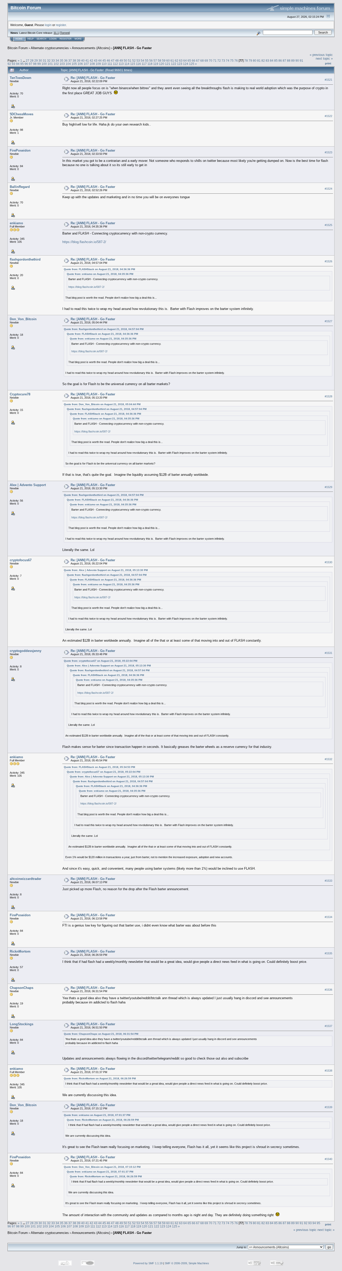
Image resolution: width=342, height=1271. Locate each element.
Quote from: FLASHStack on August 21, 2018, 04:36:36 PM (99, 269)
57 (155, 60)
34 (57, 60)
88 (288, 60)
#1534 (328, 916)
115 (132, 63)
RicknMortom (20, 951)
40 (83, 60)
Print (328, 63)
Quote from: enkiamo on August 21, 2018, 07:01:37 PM (97, 1115)
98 (35, 63)
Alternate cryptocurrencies (50, 48)
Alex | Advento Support (28, 485)
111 (109, 63)
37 (70, 60)
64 (185, 60)
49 (121, 60)
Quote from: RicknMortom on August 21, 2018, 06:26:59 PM (100, 1078)
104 (68, 63)
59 (163, 60)
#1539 (328, 1107)
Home (19, 39)
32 (49, 60)
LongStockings (21, 1024)
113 (121, 63)
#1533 (328, 880)
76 (236, 60)
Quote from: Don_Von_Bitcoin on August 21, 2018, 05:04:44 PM (102, 404)
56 (151, 60)
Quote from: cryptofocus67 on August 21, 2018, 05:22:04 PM (100, 660)
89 (293, 60)
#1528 (328, 396)
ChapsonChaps (21, 988)
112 (115, 63)
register (61, 25)
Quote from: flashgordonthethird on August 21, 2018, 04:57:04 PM (103, 329)
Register (66, 39)
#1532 (328, 759)
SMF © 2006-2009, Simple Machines (187, 1263)
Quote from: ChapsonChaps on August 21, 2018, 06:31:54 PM (101, 1033)
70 (210, 60)
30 (40, 60)
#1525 (328, 224)
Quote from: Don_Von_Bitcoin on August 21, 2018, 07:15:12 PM (102, 1167)
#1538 (328, 1070)
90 (297, 60)
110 (104, 63)
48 (117, 60)
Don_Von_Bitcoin (23, 319)
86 (280, 60)
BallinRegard (20, 187)
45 (104, 60)
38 (74, 60)
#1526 (328, 261)
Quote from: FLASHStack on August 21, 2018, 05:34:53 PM (99, 767)
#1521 (328, 79)
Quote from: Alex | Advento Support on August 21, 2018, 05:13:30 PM (106, 570)
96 (26, 63)
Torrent (64, 32)
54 (142, 60)
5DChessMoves (21, 114)
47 (112, 60)
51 (129, 60)
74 (227, 60)
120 (161, 63)
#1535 (328, 953)
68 (202, 60)
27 (27, 60)
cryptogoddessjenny (25, 651)
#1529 (328, 487)
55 (146, 60)
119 (155, 63)
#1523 (328, 152)
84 (271, 60)
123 (179, 63)
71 (215, 60)
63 (181, 60)
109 (98, 63)
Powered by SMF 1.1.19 (147, 1263)
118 (149, 63)
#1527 (328, 321)
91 (301, 60)
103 (62, 63)
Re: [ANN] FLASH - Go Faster (93, 78)
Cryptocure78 (20, 394)
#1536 (328, 989)
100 (44, 63)
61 (172, 60)
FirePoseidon (20, 150)
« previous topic (321, 55)
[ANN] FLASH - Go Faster (132, 48)
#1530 (328, 562)
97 (30, 63)
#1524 (328, 188)
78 (246, 60)
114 (126, 63)
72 (219, 60)
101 (50, 63)
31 (44, 60)
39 (78, 60)
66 (193, 60)
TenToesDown (20, 78)
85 (276, 60)
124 (185, 63)
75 (232, 60)
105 (74, 63)
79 (250, 60)
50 (125, 60)
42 (91, 60)
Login (53, 39)
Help (31, 39)
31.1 (56, 32)
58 (159, 60)
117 (144, 63)
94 (18, 63)
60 (168, 60)
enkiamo (16, 223)
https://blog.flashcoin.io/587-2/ (84, 242)
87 (284, 60)
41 (87, 60)
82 (263, 60)
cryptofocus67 (21, 560)
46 (108, 60)
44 (100, 60)
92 (9, 63)
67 (198, 60)
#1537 (328, 1025)
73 (223, 60)
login (48, 25)
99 (39, 63)
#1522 (328, 116)
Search (41, 39)
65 (189, 60)
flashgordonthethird (25, 259)
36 (66, 60)
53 (138, 60)
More (78, 39)
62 (176, 60)
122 (173, 63)
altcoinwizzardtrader (25, 879)
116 (138, 63)
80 (254, 60)
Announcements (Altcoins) (91, 48)
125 (191, 63)
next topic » (324, 58)
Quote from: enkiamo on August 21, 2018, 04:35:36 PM (100, 274)
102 (56, 63)
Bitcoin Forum (18, 48)
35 (61, 60)
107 (86, 63)
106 (80, 63)
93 (13, 63)
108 (92, 63)
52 (134, 60)
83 (267, 60)
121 (167, 63)
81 (259, 60)
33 (53, 60)
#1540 (328, 1159)
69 (206, 60)
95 (22, 63)
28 (32, 60)
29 (36, 60)
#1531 (328, 652)
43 (95, 60)
